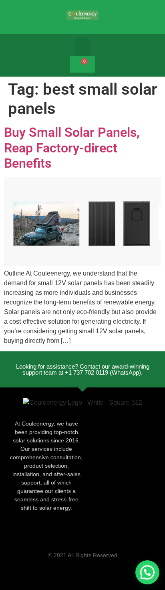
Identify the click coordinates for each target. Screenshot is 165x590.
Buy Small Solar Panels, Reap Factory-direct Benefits (72, 148)
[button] (82, 47)
